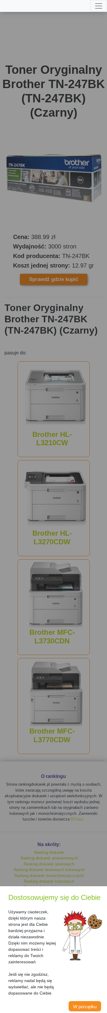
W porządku (85, 1006)
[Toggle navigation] (98, 6)
